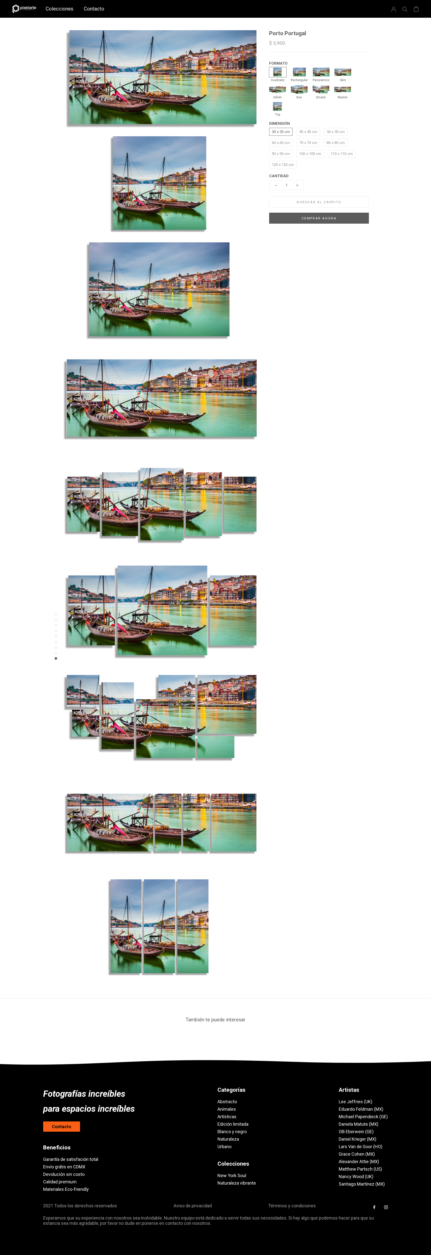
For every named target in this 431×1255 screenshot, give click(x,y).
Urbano (224, 1146)
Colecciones (59, 9)
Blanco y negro (232, 1131)
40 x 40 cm (308, 132)
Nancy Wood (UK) (356, 1176)
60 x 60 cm (281, 143)
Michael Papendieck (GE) (363, 1116)
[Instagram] (386, 1207)
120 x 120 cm (283, 164)
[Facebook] (374, 1207)
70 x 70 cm (308, 143)
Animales (226, 1109)
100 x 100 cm (310, 154)
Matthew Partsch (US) (360, 1169)
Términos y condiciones (292, 1205)
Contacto (94, 9)
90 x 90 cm (281, 154)
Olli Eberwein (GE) (356, 1131)
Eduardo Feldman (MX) (361, 1109)
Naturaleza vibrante (236, 1183)
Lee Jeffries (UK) (355, 1101)
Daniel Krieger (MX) (357, 1139)
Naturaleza (228, 1139)
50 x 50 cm (336, 132)
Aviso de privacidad (193, 1205)
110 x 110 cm (342, 154)
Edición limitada (232, 1124)
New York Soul (231, 1175)
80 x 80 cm (336, 143)
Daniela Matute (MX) (358, 1124)
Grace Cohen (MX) (357, 1154)
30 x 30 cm (281, 132)
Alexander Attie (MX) (359, 1161)
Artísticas (226, 1116)
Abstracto (227, 1101)
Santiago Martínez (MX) (362, 1184)
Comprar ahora (319, 218)
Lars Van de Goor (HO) (360, 1146)
